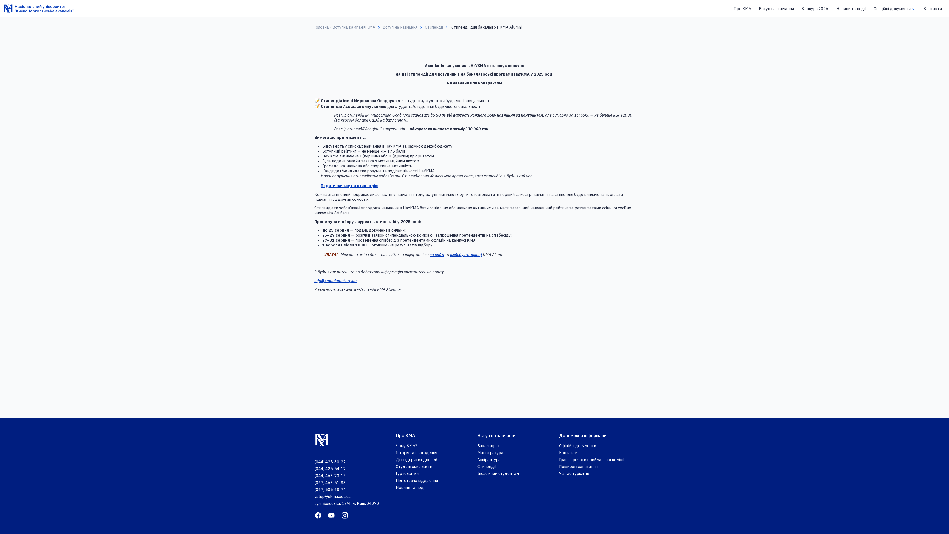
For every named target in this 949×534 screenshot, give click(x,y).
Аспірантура (489, 459)
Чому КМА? (406, 445)
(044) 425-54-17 (330, 468)
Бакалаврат (488, 445)
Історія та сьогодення (416, 452)
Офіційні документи (892, 8)
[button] (913, 9)
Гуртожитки (407, 473)
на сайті (437, 254)
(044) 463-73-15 (330, 475)
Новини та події (851, 8)
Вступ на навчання (776, 8)
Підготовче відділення (417, 480)
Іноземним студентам (498, 473)
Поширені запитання (578, 466)
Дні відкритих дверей (416, 459)
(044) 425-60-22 (330, 461)
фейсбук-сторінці (466, 254)
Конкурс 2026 (815, 8)
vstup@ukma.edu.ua (332, 496)
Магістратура (490, 452)
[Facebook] (318, 514)
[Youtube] (331, 514)
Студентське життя (414, 466)
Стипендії (434, 27)
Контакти (933, 8)
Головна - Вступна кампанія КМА (344, 27)
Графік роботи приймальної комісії (591, 459)
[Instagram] (344, 514)
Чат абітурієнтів (574, 473)
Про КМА (742, 8)
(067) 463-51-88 (330, 482)
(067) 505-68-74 (330, 489)
